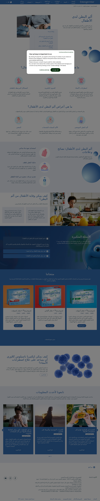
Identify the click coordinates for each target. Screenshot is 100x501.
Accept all (55, 70)
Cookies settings (44, 70)
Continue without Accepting (66, 52)
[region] (50, 62)
